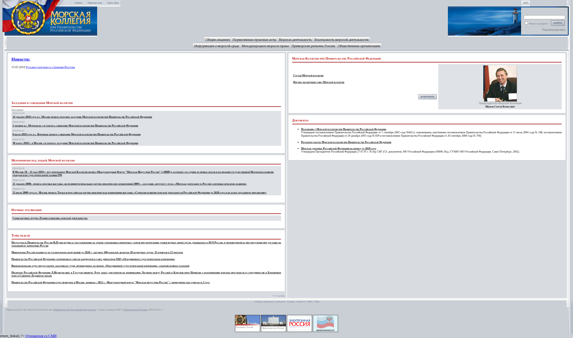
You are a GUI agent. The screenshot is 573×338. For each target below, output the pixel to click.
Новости (301, 301)
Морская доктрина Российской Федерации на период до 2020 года (338, 148)
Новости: (20, 59)
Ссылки (291, 301)
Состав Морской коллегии (308, 75)
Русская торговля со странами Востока (50, 67)
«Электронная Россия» (135, 309)
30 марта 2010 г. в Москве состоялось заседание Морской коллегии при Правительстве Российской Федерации (75, 143)
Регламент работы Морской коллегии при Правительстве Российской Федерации (346, 142)
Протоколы (17, 109)
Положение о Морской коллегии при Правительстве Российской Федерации (343, 129)
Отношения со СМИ (41, 336)
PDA (317, 301)
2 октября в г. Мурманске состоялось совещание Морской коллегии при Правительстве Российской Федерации (75, 125)
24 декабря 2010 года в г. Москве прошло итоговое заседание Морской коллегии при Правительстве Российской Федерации (82, 116)
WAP (310, 301)
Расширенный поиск (554, 29)
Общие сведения (264, 301)
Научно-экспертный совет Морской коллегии (318, 82)
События (280, 301)
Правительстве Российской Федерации (74, 309)
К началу (280, 296)
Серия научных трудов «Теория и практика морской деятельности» (50, 218)
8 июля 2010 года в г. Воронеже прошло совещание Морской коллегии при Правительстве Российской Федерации (77, 134)
